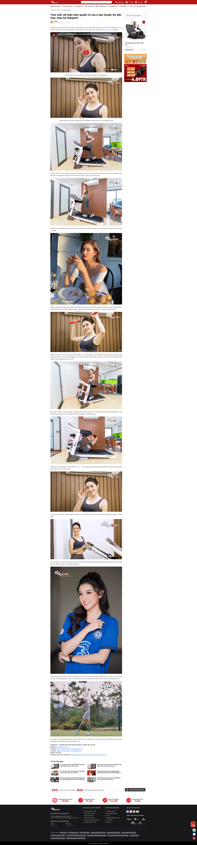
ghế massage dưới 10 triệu (98, 832)
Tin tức (131, 6)
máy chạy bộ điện (73, 832)
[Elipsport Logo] (54, 2)
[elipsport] (129, 819)
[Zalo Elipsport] (194, 834)
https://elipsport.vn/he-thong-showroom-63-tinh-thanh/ (88, 754)
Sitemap (108, 822)
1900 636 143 (70, 825)
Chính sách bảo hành (89, 813)
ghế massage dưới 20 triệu (129, 832)
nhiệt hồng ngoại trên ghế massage (76, 838)
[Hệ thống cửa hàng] (194, 830)
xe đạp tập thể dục (84, 832)
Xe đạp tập (79, 6)
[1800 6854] (194, 838)
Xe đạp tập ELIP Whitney (133, 43)
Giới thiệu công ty (111, 811)
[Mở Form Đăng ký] (193, 825)
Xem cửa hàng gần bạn (136, 789)
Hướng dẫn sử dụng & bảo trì (92, 820)
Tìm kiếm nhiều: (54, 832)
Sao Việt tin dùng (66, 10)
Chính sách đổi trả (89, 815)
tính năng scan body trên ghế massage (118, 835)
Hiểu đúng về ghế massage (133, 15)
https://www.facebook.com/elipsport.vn (69, 748)
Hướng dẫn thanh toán (90, 822)
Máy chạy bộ (68, 6)
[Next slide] (147, 35)
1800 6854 (53, 825)
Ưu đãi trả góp (102, 6)
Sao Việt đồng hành (140, 6)
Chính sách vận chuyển (90, 811)
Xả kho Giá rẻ (90, 6)
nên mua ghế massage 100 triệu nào (75, 835)
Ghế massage (57, 6)
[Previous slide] (123, 35)
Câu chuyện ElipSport (112, 813)
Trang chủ (53, 10)
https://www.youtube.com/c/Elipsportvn (69, 750)
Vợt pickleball (113, 6)
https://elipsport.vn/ (62, 747)
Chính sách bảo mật (89, 817)
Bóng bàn (124, 6)
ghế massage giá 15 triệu (113, 832)
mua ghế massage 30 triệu (58, 835)
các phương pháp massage (58, 838)
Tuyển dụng (109, 820)
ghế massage (63, 832)
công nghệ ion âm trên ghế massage (96, 835)
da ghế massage (134, 835)
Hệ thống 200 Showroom (113, 817)
